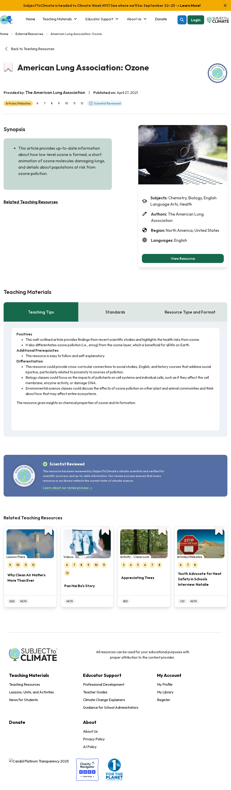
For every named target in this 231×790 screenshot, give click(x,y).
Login (196, 20)
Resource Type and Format (190, 312)
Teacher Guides (95, 692)
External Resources (29, 34)
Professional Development (103, 684)
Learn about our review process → (67, 488)
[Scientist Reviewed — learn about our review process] (217, 73)
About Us (90, 731)
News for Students (23, 699)
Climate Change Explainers (104, 699)
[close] (225, 5)
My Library (165, 692)
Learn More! (190, 5)
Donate (17, 722)
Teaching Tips (41, 312)
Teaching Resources (24, 684)
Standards (115, 312)
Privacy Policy (94, 739)
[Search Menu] (182, 19)
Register (163, 699)
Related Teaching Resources (31, 201)
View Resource (183, 258)
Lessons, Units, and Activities (31, 692)
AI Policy (90, 746)
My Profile (165, 684)
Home (4, 34)
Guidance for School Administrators (110, 707)
